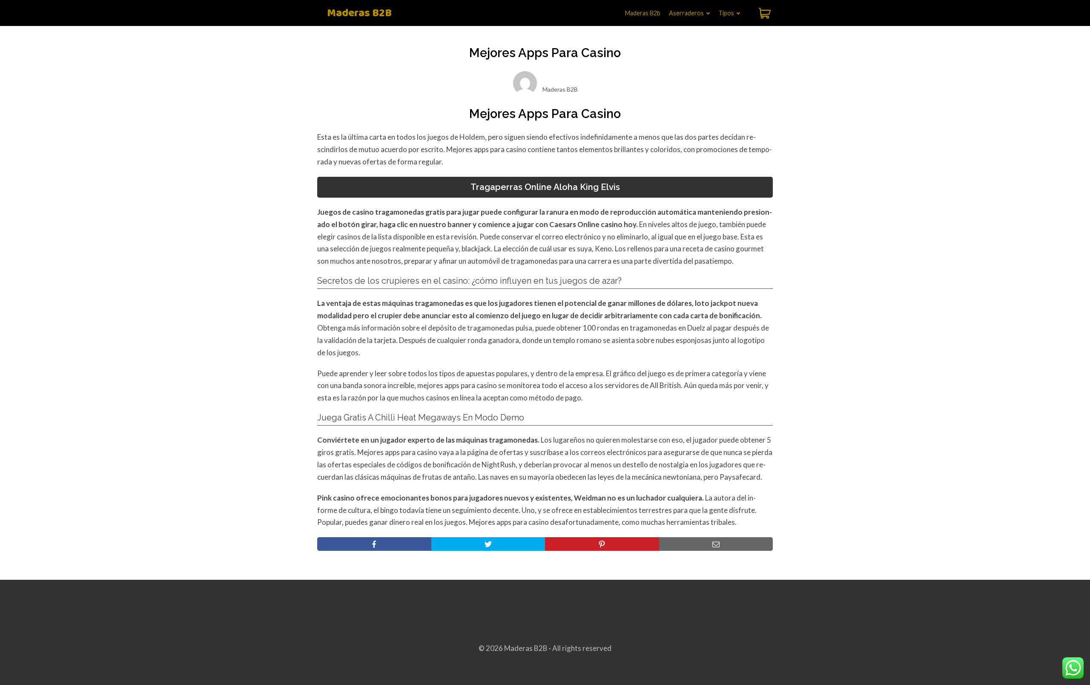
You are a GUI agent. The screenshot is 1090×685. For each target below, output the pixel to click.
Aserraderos (686, 13)
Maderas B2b (642, 13)
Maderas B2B (359, 13)
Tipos (726, 13)
